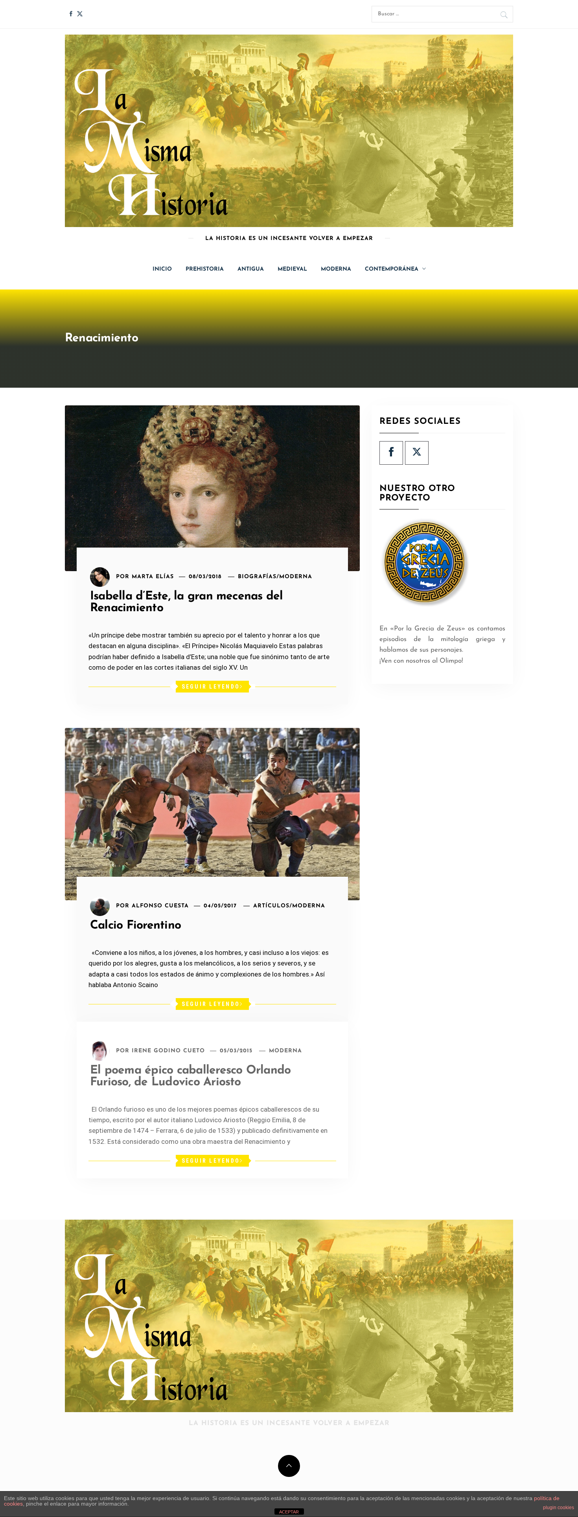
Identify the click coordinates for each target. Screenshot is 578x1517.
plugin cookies (558, 1507)
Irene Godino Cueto (168, 1051)
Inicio (162, 269)
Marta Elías (153, 577)
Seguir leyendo (211, 686)
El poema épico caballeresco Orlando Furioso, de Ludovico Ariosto (190, 1076)
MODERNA (336, 269)
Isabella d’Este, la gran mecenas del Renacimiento (186, 602)
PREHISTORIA (205, 269)
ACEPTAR (289, 1512)
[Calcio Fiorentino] (212, 813)
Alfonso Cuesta (160, 906)
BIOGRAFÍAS (257, 577)
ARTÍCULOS (271, 906)
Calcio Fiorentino (135, 926)
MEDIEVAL (292, 269)
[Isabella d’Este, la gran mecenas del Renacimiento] (212, 488)
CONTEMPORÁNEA (391, 269)
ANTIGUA (250, 269)
